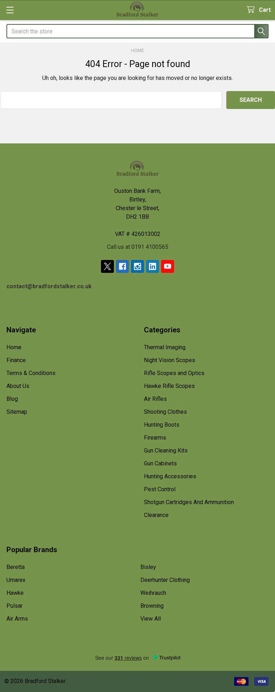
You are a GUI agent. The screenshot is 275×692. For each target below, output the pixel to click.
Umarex (15, 580)
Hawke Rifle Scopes (169, 386)
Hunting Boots (161, 424)
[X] (107, 266)
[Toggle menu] (10, 10)
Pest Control (159, 489)
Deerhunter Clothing (165, 580)
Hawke (15, 592)
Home (13, 347)
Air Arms (17, 618)
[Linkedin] (152, 266)
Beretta (15, 567)
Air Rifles (155, 398)
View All (150, 618)
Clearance (156, 515)
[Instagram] (137, 266)
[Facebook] (122, 266)
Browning (152, 605)
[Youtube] (167, 266)
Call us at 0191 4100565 (137, 246)
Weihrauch (153, 592)
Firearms (155, 437)
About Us (17, 386)
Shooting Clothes (165, 411)
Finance (16, 360)
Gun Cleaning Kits (166, 450)
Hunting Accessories (170, 476)
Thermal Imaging (164, 347)
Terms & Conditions (31, 373)
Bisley (148, 567)
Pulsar (14, 605)
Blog (12, 398)
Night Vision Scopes (169, 360)
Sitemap (16, 411)
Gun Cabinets (160, 463)
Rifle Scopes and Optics (174, 373)
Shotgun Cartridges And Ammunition (189, 502)
